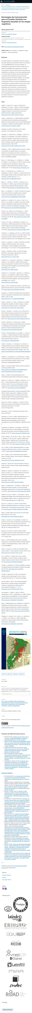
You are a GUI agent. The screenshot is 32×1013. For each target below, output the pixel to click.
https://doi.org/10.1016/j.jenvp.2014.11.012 (12, 589)
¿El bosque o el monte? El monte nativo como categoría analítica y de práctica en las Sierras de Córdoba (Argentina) (17, 800)
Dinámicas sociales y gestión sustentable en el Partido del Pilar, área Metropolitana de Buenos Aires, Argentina (16, 794)
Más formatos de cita (7, 694)
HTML (10, 674)
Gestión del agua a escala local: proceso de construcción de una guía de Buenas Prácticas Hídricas (16, 786)
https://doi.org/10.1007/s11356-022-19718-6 (12, 114)
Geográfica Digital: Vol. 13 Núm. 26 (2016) (14, 740)
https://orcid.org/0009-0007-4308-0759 (9, 34)
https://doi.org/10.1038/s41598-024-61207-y (18, 187)
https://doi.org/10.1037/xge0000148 (17, 387)
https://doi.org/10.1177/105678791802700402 (12, 298)
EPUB (22, 674)
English (4, 877)
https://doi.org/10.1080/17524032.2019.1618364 (16, 509)
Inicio (2, 5)
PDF (5, 674)
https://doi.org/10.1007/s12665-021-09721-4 (19, 318)
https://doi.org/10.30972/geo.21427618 (14, 46)
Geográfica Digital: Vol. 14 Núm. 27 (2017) (15, 751)
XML (16, 674)
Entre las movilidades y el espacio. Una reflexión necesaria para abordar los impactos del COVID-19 (17, 839)
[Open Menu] (1, 1)
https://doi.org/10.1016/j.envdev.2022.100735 (18, 491)
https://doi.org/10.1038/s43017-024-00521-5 (12, 600)
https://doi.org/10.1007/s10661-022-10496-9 (12, 482)
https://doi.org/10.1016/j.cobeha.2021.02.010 (12, 460)
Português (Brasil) (6, 879)
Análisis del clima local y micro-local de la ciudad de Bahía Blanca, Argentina (16, 737)
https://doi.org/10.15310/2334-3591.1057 (14, 289)
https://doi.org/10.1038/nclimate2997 (13, 562)
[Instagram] (3, 889)
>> (3, 862)
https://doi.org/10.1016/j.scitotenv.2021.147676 (13, 145)
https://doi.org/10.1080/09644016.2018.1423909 (13, 196)
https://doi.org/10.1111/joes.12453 (10, 256)
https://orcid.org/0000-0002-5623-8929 (9, 42)
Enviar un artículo (7, 1009)
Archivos (8, 5)
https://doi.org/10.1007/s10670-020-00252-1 (12, 516)
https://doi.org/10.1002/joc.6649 (9, 269)
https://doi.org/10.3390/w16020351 (10, 340)
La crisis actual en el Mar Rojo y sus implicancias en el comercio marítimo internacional (17, 777)
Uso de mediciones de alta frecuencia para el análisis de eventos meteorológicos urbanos (16, 749)
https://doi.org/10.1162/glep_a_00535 (10, 125)
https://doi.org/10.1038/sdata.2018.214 (11, 178)
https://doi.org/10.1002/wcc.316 (21, 167)
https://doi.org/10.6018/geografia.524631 (11, 329)
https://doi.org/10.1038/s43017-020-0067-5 (12, 623)
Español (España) (6, 875)
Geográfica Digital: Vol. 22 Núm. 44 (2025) (18, 820)
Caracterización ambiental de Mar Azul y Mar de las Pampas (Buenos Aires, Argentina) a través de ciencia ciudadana (17, 756)
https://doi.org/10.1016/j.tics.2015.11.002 (11, 552)
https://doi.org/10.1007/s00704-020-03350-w (15, 207)
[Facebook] (6, 889)
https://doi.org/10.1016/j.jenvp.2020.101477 (19, 229)
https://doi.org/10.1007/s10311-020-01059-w (12, 307)
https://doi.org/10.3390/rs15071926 (21, 444)
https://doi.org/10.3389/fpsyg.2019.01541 (16, 451)
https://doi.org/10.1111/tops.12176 (15, 500)
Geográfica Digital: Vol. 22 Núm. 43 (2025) (14, 803)
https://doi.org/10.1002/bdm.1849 (20, 433)
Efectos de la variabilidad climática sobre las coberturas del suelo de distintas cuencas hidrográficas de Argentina (17, 743)
